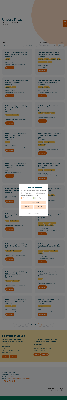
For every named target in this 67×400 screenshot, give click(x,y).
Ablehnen (27, 206)
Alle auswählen (33, 202)
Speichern (40, 206)
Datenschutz (36, 213)
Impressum (30, 213)
